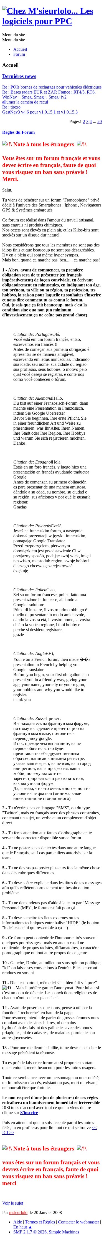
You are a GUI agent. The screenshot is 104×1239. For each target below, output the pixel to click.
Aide (17, 1222)
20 (99, 121)
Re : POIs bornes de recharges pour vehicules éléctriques (52, 87)
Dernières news (19, 76)
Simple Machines (64, 1232)
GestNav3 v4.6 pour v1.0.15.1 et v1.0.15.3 (40, 112)
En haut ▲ (22, 1227)
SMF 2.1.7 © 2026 (30, 1232)
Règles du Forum (18, 132)
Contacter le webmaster (78, 1222)
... (95, 121)
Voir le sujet (12, 1203)
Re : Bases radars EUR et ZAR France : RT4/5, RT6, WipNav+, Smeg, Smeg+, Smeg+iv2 (49, 94)
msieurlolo (18, 1212)
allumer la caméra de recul (25, 102)
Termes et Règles (40, 1222)
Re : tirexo (11, 107)
